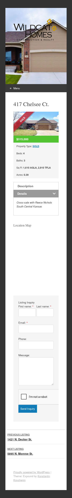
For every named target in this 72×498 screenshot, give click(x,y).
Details (22, 194)
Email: (23, 322)
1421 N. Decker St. (19, 437)
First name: (25, 306)
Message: (24, 355)
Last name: (43, 306)
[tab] (36, 186)
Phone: (22, 339)
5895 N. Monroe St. (20, 451)
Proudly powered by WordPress (31, 472)
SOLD (36, 146)
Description (25, 186)
